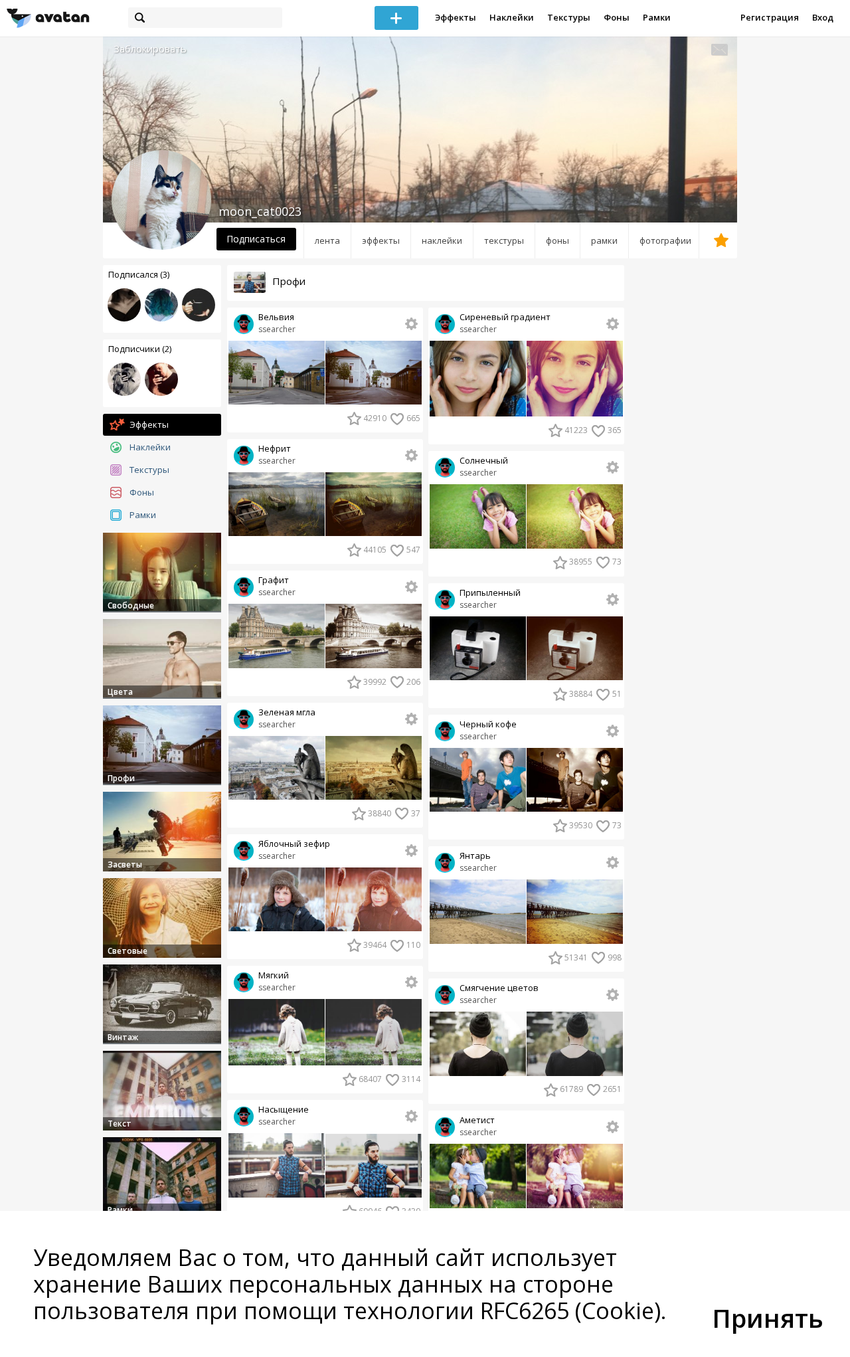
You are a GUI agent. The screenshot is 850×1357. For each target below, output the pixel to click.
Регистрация (769, 17)
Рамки (657, 17)
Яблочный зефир (294, 844)
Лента (327, 240)
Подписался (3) (138, 274)
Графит (273, 580)
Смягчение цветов (499, 988)
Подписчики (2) (139, 349)
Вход (822, 17)
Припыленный (490, 592)
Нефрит (274, 448)
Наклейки (511, 17)
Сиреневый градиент (505, 317)
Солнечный (484, 460)
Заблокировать (150, 49)
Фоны (617, 17)
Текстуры (568, 17)
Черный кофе (488, 724)
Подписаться (256, 238)
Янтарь (475, 856)
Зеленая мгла (286, 712)
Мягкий (273, 975)
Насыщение (283, 1109)
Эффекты (455, 17)
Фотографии (665, 240)
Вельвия (276, 317)
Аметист (477, 1120)
